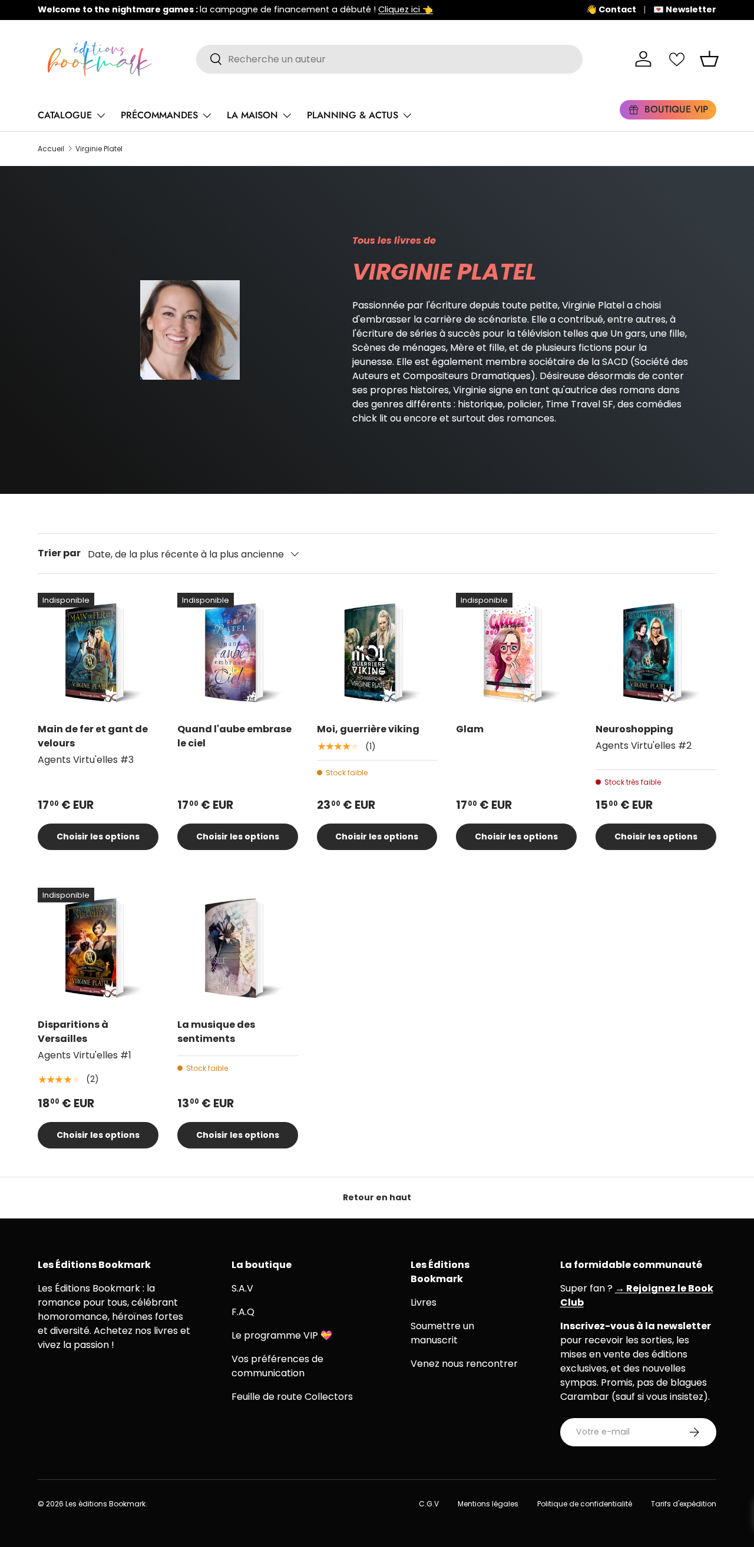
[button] (709, 59)
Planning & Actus (352, 115)
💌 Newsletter (684, 9)
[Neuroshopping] (656, 653)
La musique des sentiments (216, 1031)
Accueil (51, 148)
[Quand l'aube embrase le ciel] (237, 653)
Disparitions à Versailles (73, 1031)
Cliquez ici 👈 (405, 9)
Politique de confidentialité (584, 1504)
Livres (423, 1302)
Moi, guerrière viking (368, 729)
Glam (470, 729)
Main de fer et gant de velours (93, 736)
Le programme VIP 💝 (282, 1335)
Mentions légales (488, 1504)
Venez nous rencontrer (464, 1363)
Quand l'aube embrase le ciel (234, 736)
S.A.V (242, 1288)
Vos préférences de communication (277, 1366)
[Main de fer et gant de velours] (98, 653)
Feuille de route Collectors (292, 1396)
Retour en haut (377, 1197)
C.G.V (429, 1504)
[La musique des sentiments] (237, 948)
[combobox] (389, 59)
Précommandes (159, 115)
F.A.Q (243, 1312)
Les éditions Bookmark (105, 1504)
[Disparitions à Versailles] (98, 948)
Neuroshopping (634, 729)
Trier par (59, 553)
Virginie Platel (99, 148)
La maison (252, 115)
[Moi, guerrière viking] (377, 653)
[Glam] (516, 653)
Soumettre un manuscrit (442, 1333)
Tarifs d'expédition (683, 1504)
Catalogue (65, 115)
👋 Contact (611, 9)
